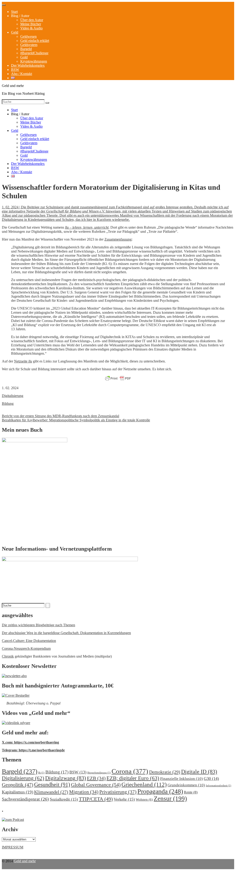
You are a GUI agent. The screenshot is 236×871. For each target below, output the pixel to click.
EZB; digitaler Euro (132, 778)
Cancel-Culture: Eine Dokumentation (29, 641)
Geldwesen (28, 36)
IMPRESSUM (12, 847)
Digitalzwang (65, 778)
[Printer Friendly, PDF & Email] (118, 378)
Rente (191, 792)
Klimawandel (51, 791)
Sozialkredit (64, 799)
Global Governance (96, 785)
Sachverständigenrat (25, 799)
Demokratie (164, 771)
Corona (130, 771)
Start (14, 12)
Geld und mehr (25, 861)
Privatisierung (117, 792)
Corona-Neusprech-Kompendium (26, 648)
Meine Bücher (30, 24)
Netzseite (23, 361)
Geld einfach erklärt (34, 41)
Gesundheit (52, 784)
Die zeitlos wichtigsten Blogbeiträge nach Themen (38, 625)
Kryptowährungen (33, 61)
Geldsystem (28, 45)
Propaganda (160, 791)
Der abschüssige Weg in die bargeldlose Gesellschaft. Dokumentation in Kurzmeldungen (66, 633)
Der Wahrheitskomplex (28, 65)
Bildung (8, 403)
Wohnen (144, 799)
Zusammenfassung (118, 239)
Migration (83, 792)
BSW (15, 70)
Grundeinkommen (186, 785)
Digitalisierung (12, 396)
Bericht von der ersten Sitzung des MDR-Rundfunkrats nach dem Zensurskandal (60, 416)
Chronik (8, 656)
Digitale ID (199, 772)
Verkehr (124, 799)
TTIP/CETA (96, 799)
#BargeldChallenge (34, 53)
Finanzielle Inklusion (181, 778)
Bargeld (26, 49)
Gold (24, 57)
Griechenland (144, 784)
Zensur (170, 798)
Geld (14, 32)
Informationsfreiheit (218, 785)
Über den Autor (31, 20)
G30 (211, 778)
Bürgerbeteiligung (99, 772)
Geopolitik (17, 785)
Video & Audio (31, 28)
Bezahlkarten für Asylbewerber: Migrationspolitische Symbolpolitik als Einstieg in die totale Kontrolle (76, 420)
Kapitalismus (17, 792)
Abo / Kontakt (21, 74)
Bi (41, 772)
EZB (96, 778)
